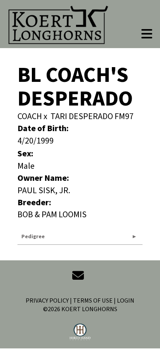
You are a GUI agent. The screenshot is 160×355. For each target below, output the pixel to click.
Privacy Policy (47, 300)
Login (125, 300)
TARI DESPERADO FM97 (92, 116)
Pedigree (33, 237)
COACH (29, 116)
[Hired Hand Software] (80, 332)
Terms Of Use (93, 300)
